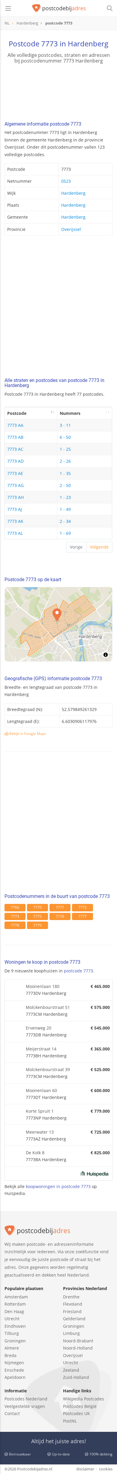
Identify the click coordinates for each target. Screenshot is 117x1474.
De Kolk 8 (35, 1152)
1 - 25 (65, 449)
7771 (60, 907)
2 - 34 (65, 521)
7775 (37, 916)
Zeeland (71, 1370)
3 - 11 (65, 425)
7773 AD (15, 461)
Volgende (99, 547)
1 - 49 (65, 509)
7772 (82, 907)
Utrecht (12, 1318)
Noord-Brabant (78, 1341)
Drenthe (71, 1297)
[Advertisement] (58, 308)
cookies (105, 1469)
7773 (15, 916)
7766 (15, 907)
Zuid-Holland (76, 1377)
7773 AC (15, 449)
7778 (15, 925)
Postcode (16, 413)
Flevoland (72, 1304)
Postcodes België (80, 1406)
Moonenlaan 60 (41, 1090)
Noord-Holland (78, 1348)
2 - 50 (65, 485)
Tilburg (11, 1333)
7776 (60, 916)
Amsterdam (16, 1297)
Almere (11, 1348)
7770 (37, 907)
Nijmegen (14, 1362)
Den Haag (14, 1311)
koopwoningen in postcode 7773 (58, 1186)
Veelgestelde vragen (24, 1406)
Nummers (70, 413)
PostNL (70, 1421)
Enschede (14, 1370)
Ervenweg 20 (38, 1028)
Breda (10, 1355)
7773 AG (15, 485)
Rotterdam (15, 1304)
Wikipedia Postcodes (83, 1399)
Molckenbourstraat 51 (48, 1007)
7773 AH (15, 497)
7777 (82, 916)
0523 (66, 181)
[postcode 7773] (59, 8)
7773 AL (15, 533)
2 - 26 (65, 461)
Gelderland (74, 1318)
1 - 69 (65, 533)
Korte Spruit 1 (40, 1111)
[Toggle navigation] (8, 8)
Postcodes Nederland (25, 1399)
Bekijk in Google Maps (27, 733)
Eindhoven (15, 1326)
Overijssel (71, 229)
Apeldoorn (15, 1377)
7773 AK (15, 521)
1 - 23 (65, 497)
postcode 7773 (78, 971)
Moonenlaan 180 (42, 986)
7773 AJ (14, 509)
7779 (37, 925)
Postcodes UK (76, 1413)
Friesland (72, 1311)
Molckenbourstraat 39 (48, 1069)
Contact (12, 1413)
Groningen (15, 1341)
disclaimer (85, 1469)
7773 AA (15, 425)
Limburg (71, 1333)
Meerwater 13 (40, 1132)
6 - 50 (65, 437)
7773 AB (15, 437)
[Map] (58, 624)
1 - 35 (65, 473)
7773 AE (15, 473)
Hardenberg (73, 193)
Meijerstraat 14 (41, 1049)
